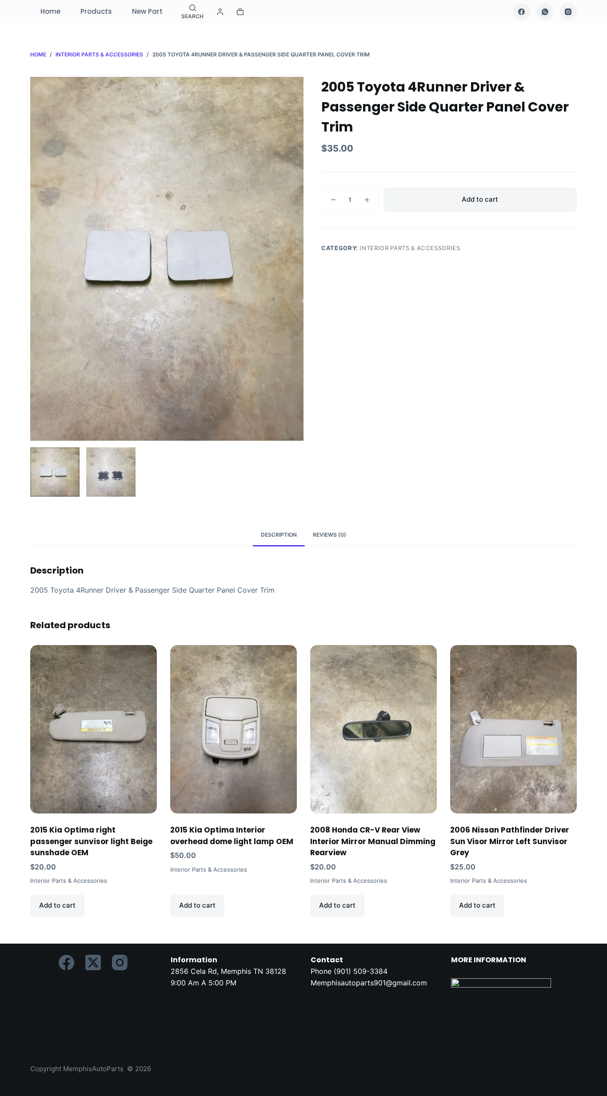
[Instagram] (568, 11)
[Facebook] (521, 11)
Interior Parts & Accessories (409, 247)
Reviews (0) (329, 534)
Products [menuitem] (96, 11)
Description (279, 534)
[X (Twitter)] (93, 962)
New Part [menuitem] (147, 11)
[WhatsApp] (545, 11)
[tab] (279, 534)
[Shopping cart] (240, 11)
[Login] (220, 11)
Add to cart (480, 199)
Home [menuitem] (50, 11)
